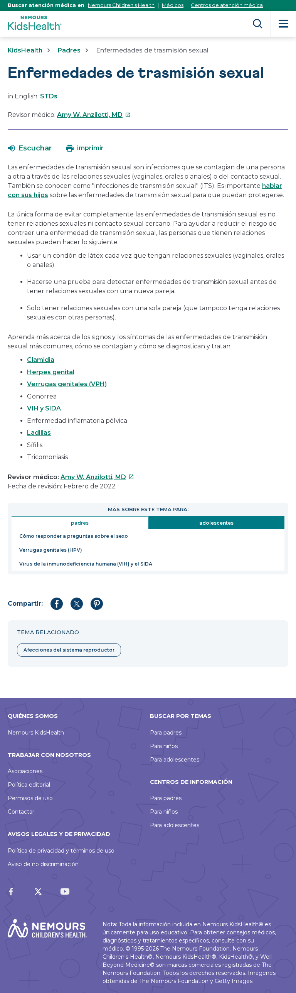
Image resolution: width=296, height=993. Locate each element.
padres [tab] (80, 523)
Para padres (166, 732)
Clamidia (40, 359)
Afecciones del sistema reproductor (69, 650)
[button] (30, 148)
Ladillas (39, 432)
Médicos (172, 5)
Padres (69, 50)
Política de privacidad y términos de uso (61, 850)
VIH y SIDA (44, 408)
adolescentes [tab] (216, 523)
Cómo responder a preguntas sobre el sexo (73, 536)
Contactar (21, 811)
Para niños (164, 746)
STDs (48, 96)
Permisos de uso (30, 798)
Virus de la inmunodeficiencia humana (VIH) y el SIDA (85, 564)
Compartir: (25, 603)
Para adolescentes (174, 759)
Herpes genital (50, 372)
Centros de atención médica (227, 5)
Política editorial (29, 784)
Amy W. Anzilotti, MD (94, 114)
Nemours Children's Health (121, 5)
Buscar (258, 24)
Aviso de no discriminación (43, 864)
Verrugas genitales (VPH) (67, 384)
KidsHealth (25, 50)
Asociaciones (25, 771)
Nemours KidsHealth (36, 732)
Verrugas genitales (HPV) (50, 550)
